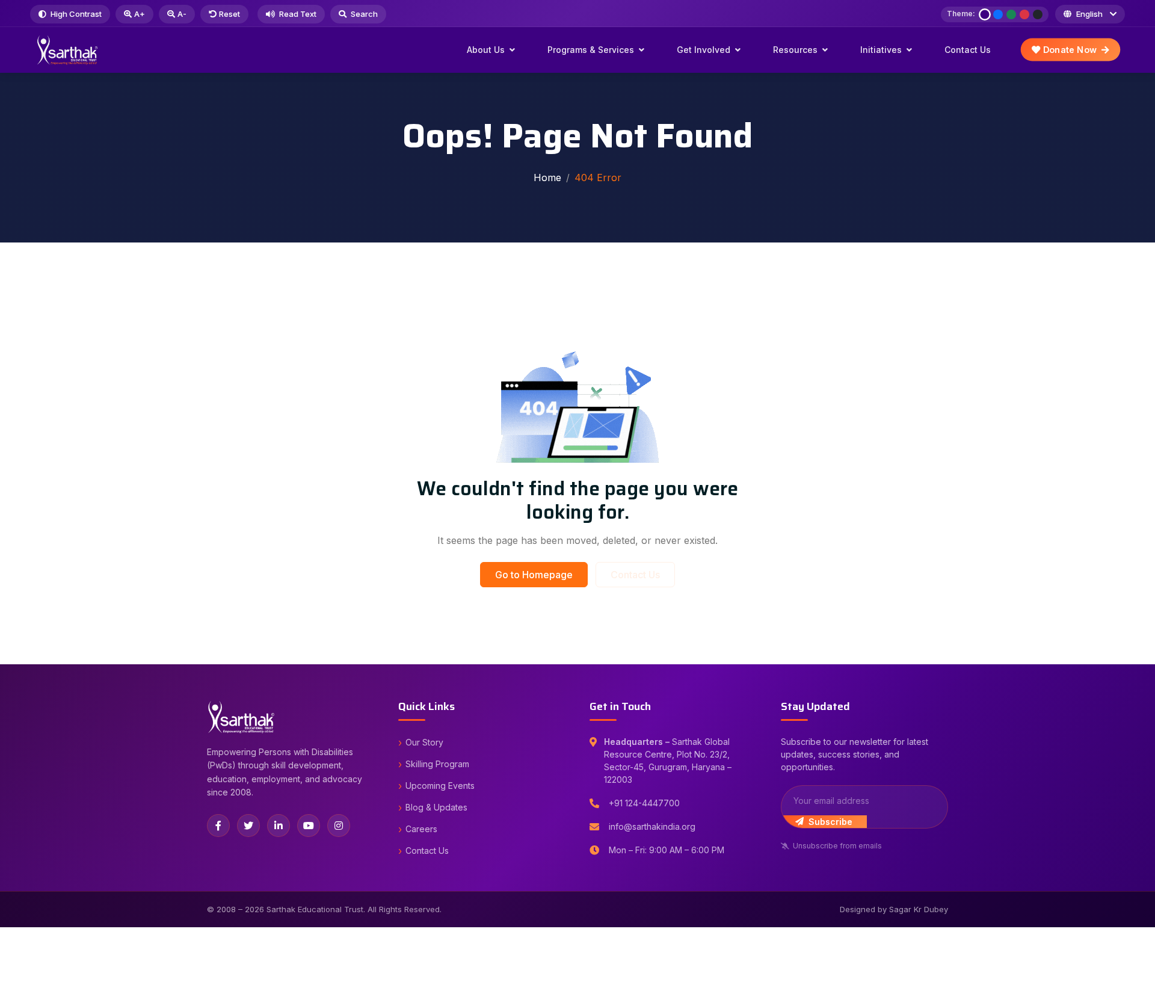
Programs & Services (590, 50)
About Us (486, 50)
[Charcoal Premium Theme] (1038, 14)
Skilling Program (437, 764)
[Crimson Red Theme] (1024, 14)
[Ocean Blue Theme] (998, 14)
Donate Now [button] (1069, 50)
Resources (795, 50)
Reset (229, 14)
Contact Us (967, 50)
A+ (139, 14)
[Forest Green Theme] (1011, 14)
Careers (421, 829)
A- (181, 14)
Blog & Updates (436, 807)
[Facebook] (218, 825)
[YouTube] (308, 825)
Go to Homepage (534, 575)
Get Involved (703, 50)
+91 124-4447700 (644, 803)
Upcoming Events (440, 785)
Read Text (296, 14)
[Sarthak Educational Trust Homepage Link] (67, 50)
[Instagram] (338, 825)
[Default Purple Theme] (985, 14)
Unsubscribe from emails (837, 845)
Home (547, 177)
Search (363, 14)
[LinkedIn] (278, 825)
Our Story (424, 742)
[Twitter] (248, 825)
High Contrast (75, 14)
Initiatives (881, 50)
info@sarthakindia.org (652, 826)
